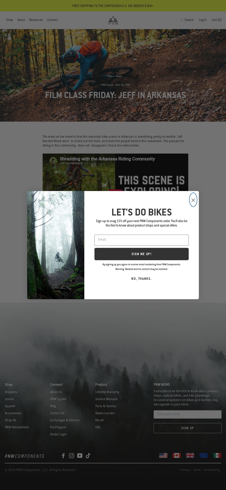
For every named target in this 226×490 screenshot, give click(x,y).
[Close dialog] (193, 200)
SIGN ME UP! (142, 254)
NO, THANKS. (141, 279)
